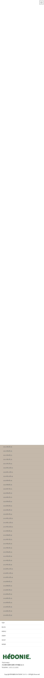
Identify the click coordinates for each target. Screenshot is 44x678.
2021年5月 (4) (7, 447)
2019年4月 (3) (7, 552)
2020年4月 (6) (7, 501)
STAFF (4, 636)
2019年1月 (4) (7, 565)
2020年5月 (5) (7, 497)
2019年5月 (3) (7, 548)
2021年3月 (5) (7, 455)
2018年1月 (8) (7, 615)
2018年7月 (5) (7, 590)
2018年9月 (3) (7, 581)
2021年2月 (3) (7, 459)
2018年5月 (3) (7, 598)
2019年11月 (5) (8, 522)
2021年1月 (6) (7, 464)
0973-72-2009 (13, 667)
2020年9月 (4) (7, 480)
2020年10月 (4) (8, 476)
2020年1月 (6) (7, 514)
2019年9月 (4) (7, 531)
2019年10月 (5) (8, 527)
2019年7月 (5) (7, 539)
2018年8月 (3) (7, 586)
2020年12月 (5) (8, 468)
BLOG (4, 627)
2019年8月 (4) (7, 535)
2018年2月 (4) (7, 611)
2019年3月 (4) (7, 556)
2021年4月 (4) (7, 451)
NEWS (4, 644)
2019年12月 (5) (8, 518)
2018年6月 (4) (7, 594)
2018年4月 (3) (7, 602)
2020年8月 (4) (7, 485)
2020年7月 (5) (7, 489)
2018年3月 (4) (7, 607)
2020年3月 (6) (7, 506)
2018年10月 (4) (8, 577)
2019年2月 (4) (7, 560)
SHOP (4, 640)
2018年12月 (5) (8, 569)
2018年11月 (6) (8, 573)
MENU (4, 631)
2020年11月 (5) (8, 472)
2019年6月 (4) (7, 543)
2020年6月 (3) (7, 493)
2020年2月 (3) (7, 510)
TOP (3, 623)
